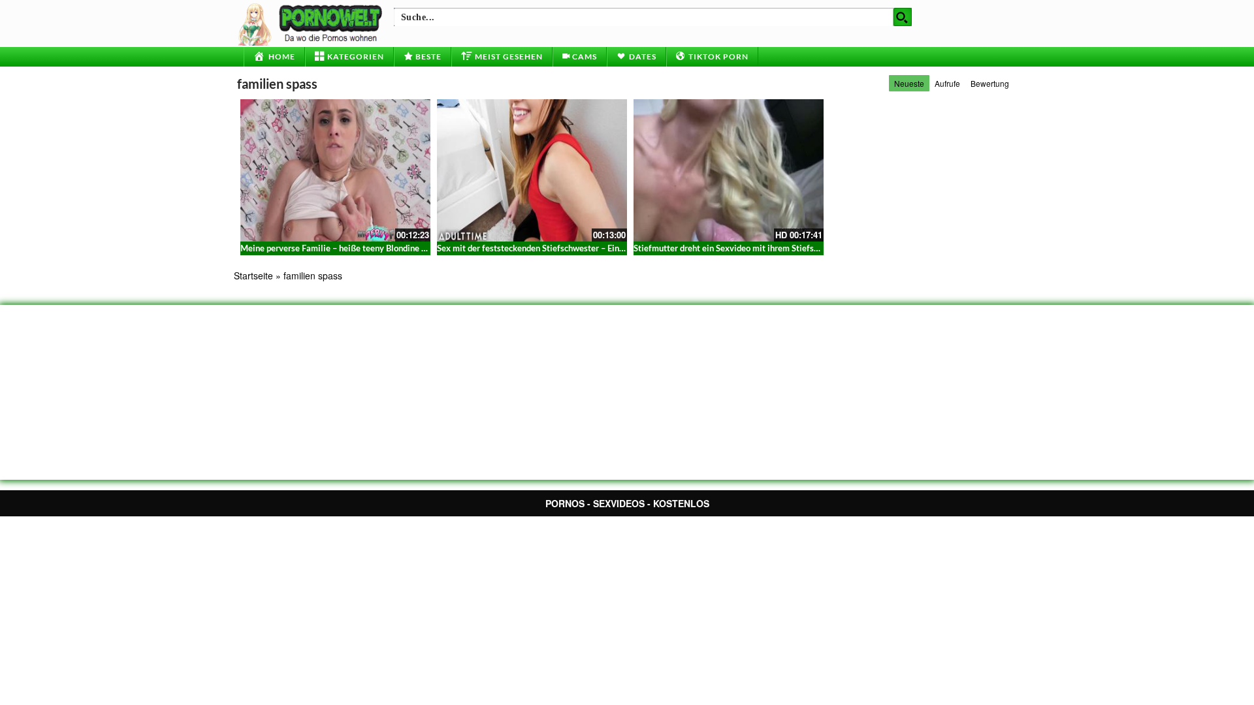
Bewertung (990, 83)
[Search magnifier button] (902, 17)
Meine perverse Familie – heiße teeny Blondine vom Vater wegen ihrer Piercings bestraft (408, 248)
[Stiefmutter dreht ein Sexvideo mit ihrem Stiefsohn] (729, 170)
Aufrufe (947, 83)
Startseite (253, 275)
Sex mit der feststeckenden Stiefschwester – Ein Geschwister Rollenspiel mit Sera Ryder (604, 248)
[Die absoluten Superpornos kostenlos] (312, 22)
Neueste (909, 83)
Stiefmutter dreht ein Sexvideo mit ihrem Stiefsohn (731, 248)
